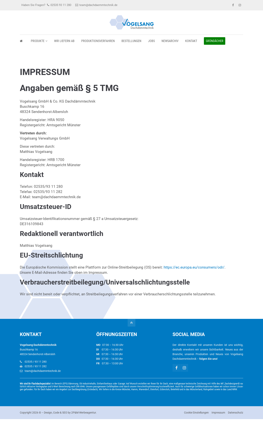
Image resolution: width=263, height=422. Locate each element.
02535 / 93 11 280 (36, 361)
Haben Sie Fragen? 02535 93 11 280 (46, 5)
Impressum (218, 412)
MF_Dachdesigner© (230, 383)
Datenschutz (235, 412)
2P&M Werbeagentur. (84, 412)
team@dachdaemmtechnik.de (98, 5)
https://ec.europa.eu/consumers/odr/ (194, 267)
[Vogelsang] (22, 41)
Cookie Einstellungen (196, 412)
